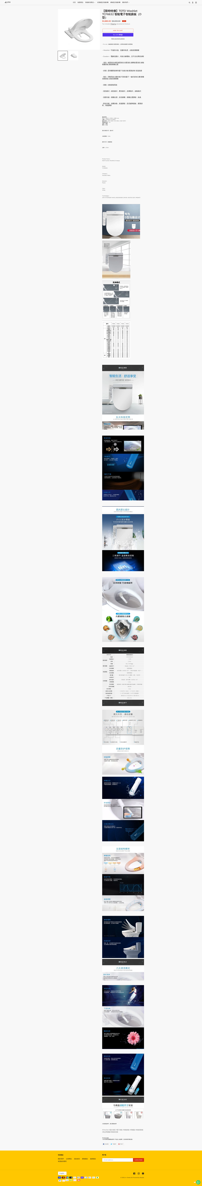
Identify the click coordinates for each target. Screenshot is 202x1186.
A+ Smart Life (129, 1177)
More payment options (118, 38)
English (61, 1173)
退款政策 (77, 1159)
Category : (105, 173)
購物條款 (85, 1159)
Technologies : (106, 196)
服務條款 (93, 1159)
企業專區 (69, 1159)
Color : (104, 188)
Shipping (113, 24)
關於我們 (61, 1159)
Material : (104, 181)
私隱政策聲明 (62, 1161)
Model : (104, 166)
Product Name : (106, 159)
